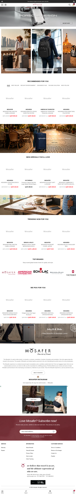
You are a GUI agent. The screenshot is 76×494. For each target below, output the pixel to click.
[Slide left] (2, 1)
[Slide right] (74, 1)
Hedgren (29, 109)
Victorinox (28, 180)
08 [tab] (44, 23)
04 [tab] (35, 23)
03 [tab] (33, 23)
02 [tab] (31, 23)
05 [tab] (38, 23)
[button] (5, 5)
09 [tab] (47, 23)
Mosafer (10, 109)
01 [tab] (29, 23)
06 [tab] (40, 23)
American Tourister (47, 109)
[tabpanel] (38, 17)
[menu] (2, 5)
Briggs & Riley (29, 242)
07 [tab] (42, 23)
